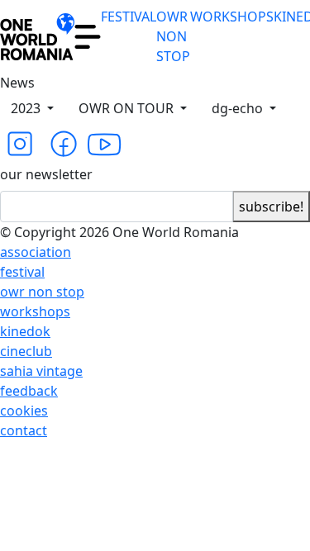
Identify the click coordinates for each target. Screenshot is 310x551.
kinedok (25, 331)
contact (23, 430)
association (35, 252)
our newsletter (46, 174)
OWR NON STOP (173, 36)
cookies (24, 410)
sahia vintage (41, 371)
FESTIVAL (128, 16)
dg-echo (239, 108)
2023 (27, 108)
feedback (29, 391)
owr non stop (42, 292)
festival (22, 272)
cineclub (26, 351)
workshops (35, 311)
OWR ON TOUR (128, 108)
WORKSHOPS (232, 16)
